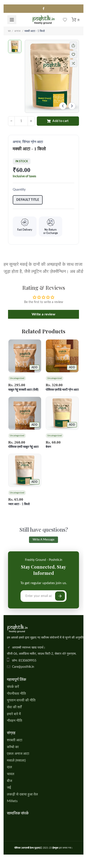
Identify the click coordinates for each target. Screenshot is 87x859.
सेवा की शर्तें (14, 707)
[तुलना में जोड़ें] (73, 63)
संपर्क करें (13, 687)
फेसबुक (43, 9)
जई (9, 787)
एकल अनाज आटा (18, 753)
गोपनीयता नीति (16, 693)
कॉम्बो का (13, 747)
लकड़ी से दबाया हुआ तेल (22, 794)
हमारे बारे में (14, 714)
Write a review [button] (43, 314)
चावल (10, 774)
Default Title (27, 199)
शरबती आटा (14, 740)
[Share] (73, 45)
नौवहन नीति (14, 720)
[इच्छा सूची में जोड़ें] (76, 54)
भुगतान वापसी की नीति (21, 700)
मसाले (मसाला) (16, 760)
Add (34, 367)
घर (9, 31)
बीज (9, 781)
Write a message (43, 539)
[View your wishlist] (65, 19)
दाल (9, 767)
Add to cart (60, 121)
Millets (12, 801)
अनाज (17, 31)
